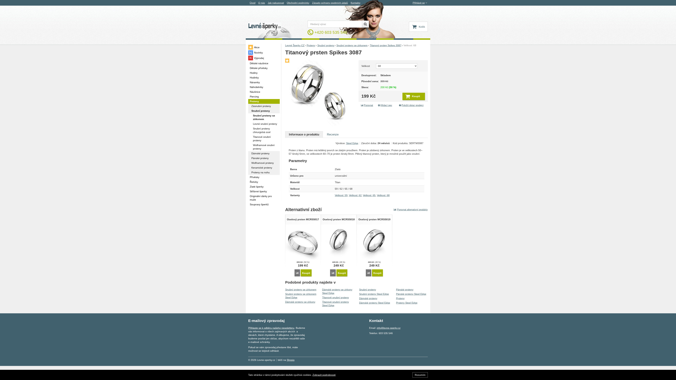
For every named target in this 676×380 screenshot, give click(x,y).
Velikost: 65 (369, 195)
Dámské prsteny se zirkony (300, 301)
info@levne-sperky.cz (388, 328)
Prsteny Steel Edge (406, 302)
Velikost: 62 (355, 195)
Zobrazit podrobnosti (324, 374)
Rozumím (420, 374)
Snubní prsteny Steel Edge (374, 294)
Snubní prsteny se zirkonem (300, 289)
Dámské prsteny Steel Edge (374, 302)
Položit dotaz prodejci (413, 105)
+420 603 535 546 (330, 32)
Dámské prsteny (368, 298)
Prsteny (400, 298)
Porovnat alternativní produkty (412, 209)
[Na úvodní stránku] (264, 26)
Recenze (333, 134)
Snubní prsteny (367, 289)
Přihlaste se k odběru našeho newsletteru (271, 328)
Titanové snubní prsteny (335, 297)
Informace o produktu (304, 134)
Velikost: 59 (341, 195)
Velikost (365, 66)
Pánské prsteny (404, 289)
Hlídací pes (386, 105)
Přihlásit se (419, 2)
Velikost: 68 (383, 195)
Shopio (291, 360)
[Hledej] (365, 24)
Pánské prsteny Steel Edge (411, 294)
